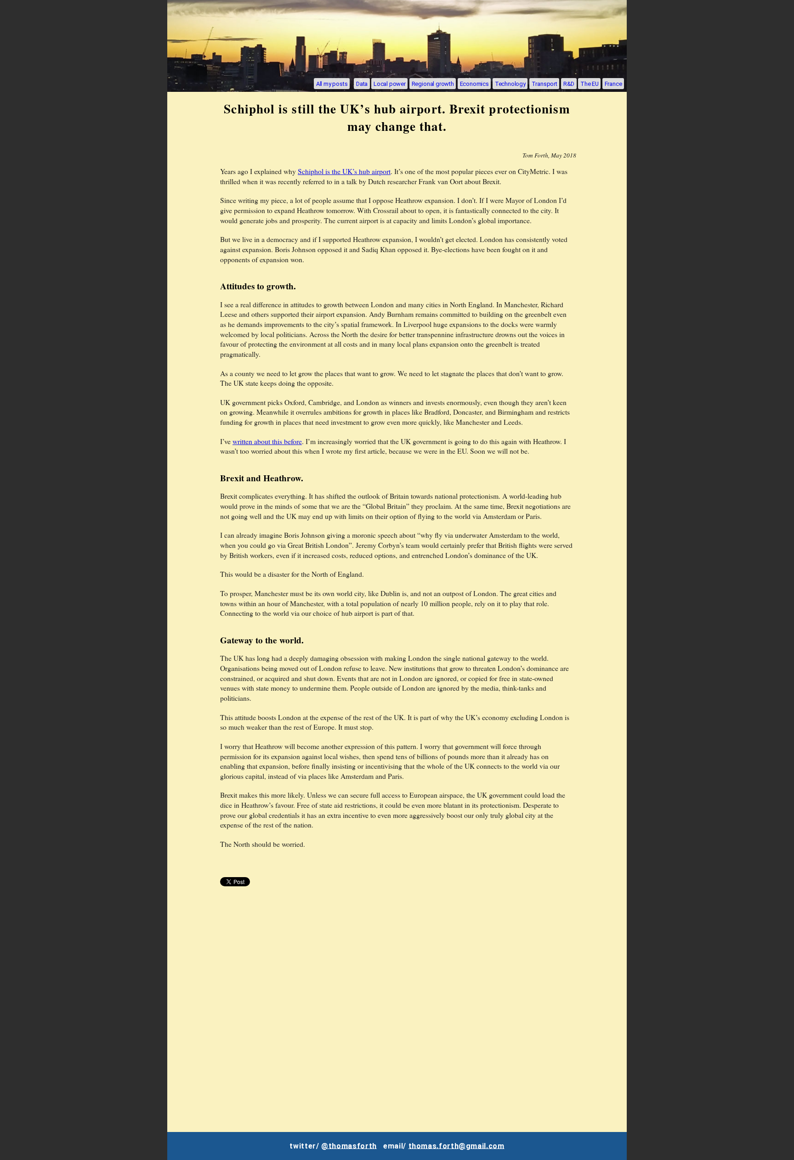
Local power (390, 83)
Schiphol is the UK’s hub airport (344, 171)
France (613, 83)
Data (362, 83)
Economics (474, 83)
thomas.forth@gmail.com (456, 1145)
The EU (589, 83)
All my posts (332, 83)
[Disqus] (397, 1010)
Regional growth (433, 83)
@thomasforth (349, 1145)
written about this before (267, 441)
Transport (544, 83)
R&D (568, 83)
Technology (510, 83)
